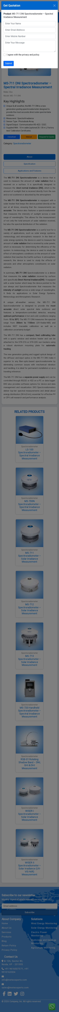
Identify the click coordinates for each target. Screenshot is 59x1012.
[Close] (54, 5)
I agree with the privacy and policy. (23, 54)
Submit (8, 63)
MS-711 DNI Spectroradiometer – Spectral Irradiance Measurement (28, 15)
